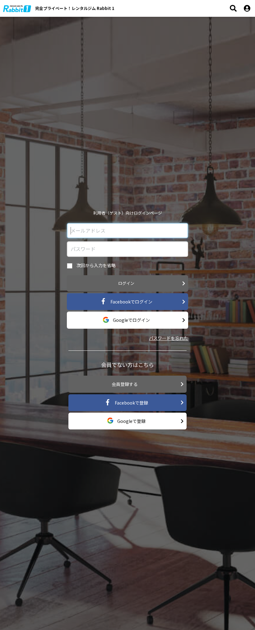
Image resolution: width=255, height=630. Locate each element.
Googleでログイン (131, 320)
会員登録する (125, 384)
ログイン (126, 283)
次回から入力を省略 (96, 265)
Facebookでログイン (130, 302)
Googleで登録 (131, 421)
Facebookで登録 (131, 403)
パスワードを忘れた (168, 338)
